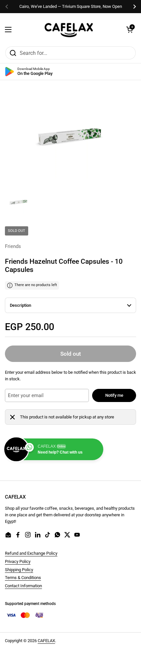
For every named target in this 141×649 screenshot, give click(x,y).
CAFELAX (46, 640)
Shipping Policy (19, 569)
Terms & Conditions (23, 577)
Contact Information (23, 585)
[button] (129, 29)
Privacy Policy (17, 561)
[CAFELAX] (68, 29)
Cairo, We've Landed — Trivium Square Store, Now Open (70, 6)
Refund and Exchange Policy (31, 553)
